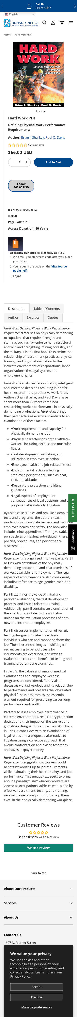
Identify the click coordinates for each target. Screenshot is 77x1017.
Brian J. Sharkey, (33, 137)
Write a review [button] (38, 848)
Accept (37, 987)
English (13, 14)
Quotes (53, 317)
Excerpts (33, 317)
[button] (18, 145)
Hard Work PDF (22, 34)
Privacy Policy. (20, 976)
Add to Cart (53, 162)
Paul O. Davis (55, 137)
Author (13, 317)
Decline (36, 997)
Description (16, 309)
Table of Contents (47, 309)
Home (7, 34)
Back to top (38, 873)
